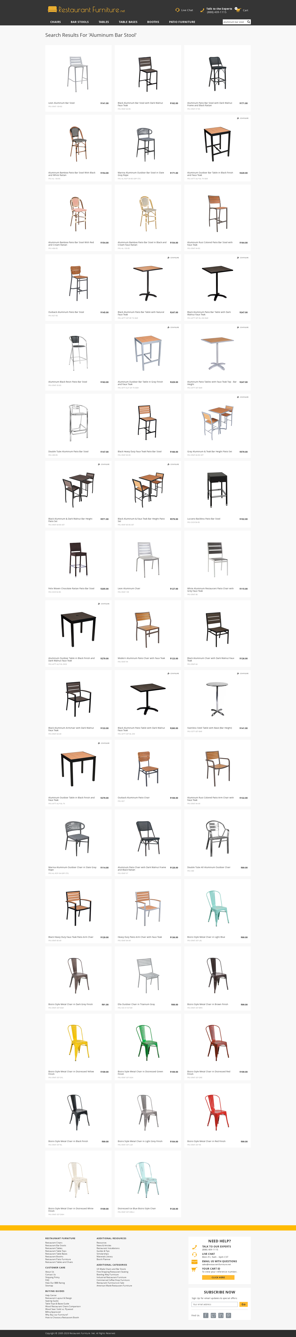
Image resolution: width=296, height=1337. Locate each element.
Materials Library (105, 1256)
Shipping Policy (52, 1277)
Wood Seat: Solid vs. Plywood (59, 1309)
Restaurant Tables (53, 1248)
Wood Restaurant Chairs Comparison (63, 1306)
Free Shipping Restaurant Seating (112, 1271)
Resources (101, 1242)
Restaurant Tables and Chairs (59, 1262)
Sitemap (49, 1285)
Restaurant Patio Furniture (58, 1259)
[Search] (248, 21)
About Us (49, 1271)
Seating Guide (51, 1300)
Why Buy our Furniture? (56, 1314)
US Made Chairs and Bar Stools (111, 1269)
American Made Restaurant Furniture (114, 1285)
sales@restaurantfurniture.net (216, 1264)
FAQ (47, 1280)
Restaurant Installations (108, 1248)
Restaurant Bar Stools (55, 1245)
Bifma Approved (53, 1312)
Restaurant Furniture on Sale (110, 1282)
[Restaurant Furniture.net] (86, 9)
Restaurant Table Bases (56, 1253)
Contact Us (50, 1274)
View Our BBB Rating (55, 1282)
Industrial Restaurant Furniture (111, 1277)
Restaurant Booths (54, 1256)
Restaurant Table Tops (55, 1251)
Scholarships (103, 1253)
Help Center (51, 1295)
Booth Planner (103, 1259)
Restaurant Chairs (53, 1242)
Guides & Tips (103, 1251)
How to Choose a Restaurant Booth (62, 1317)
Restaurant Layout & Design (58, 1298)
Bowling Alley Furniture (108, 1274)
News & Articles (104, 1245)
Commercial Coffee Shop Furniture (113, 1280)
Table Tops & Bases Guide (57, 1303)
